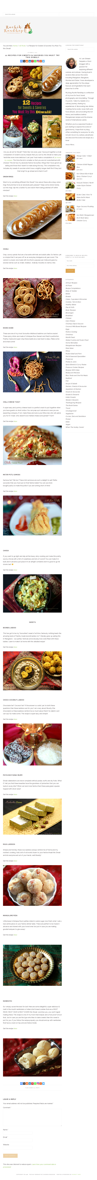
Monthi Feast (70, 337)
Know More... (70, 145)
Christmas (69, 334)
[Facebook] (21, 61)
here (15, 196)
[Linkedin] (30, 61)
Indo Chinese (70, 321)
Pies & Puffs (70, 307)
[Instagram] (38, 61)
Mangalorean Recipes (73, 345)
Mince (68, 351)
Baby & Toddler (71, 291)
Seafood (69, 378)
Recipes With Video (72, 370)
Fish (67, 381)
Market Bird (76, 1174)
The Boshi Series (72, 405)
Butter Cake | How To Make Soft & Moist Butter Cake (84, 197)
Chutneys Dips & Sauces (74, 324)
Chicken (68, 318)
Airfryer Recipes (71, 283)
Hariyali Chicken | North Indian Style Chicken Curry (85, 185)
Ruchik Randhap (18, 29)
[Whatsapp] (35, 61)
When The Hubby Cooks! (75, 427)
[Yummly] (41, 61)
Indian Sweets (71, 397)
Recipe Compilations (73, 288)
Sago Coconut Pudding (85, 206)
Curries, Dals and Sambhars (76, 416)
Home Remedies (72, 343)
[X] (24, 61)
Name (5, 1130)
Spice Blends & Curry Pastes (76, 364)
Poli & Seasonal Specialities (75, 356)
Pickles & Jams (71, 362)
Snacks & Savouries (73, 392)
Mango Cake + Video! (84, 156)
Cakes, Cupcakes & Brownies (76, 299)
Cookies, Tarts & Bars (73, 302)
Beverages (69, 313)
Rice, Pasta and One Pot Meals (77, 375)
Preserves (69, 359)
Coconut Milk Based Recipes (76, 326)
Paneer (68, 419)
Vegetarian (69, 413)
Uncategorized (71, 411)
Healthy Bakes (71, 304)
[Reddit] (27, 61)
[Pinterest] (32, 61)
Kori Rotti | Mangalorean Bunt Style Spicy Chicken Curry (85, 217)
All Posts (36, 1087)
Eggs (67, 329)
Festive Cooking (71, 332)
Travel (68, 408)
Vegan (68, 424)
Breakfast (69, 315)
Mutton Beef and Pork (73, 354)
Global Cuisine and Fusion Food (77, 340)
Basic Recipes (71, 310)
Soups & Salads (71, 383)
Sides (68, 422)
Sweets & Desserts (72, 394)
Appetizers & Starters (73, 389)
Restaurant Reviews (73, 373)
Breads (68, 296)
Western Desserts (72, 400)
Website (6, 1145)
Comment (7, 1107)
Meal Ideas (69, 348)
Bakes (68, 294)
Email (5, 1137)
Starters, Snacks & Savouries (76, 386)
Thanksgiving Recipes (73, 403)
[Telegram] (43, 61)
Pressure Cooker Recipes (75, 367)
